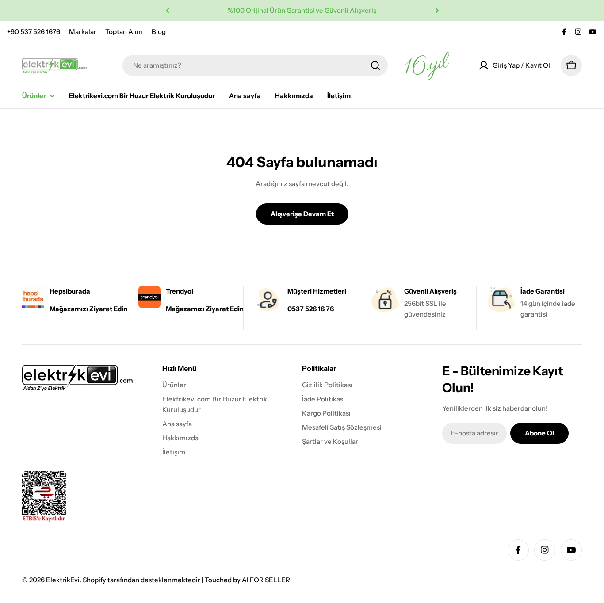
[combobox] (255, 65)
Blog (159, 31)
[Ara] (375, 65)
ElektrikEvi (63, 580)
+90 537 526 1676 (33, 31)
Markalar (82, 31)
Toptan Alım (124, 31)
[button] (167, 10)
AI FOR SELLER (266, 580)
